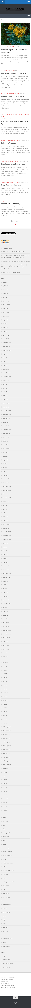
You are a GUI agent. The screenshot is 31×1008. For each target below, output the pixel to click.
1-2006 (5, 670)
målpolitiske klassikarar (9, 863)
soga (13, 47)
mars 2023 (5, 308)
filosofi (4, 829)
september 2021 (7, 350)
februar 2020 (6, 403)
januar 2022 (6, 339)
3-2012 (5, 780)
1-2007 (5, 674)
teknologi (5, 927)
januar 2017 (6, 482)
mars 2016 (5, 520)
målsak (4, 867)
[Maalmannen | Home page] (15, 9)
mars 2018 (5, 445)
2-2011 (8, 70)
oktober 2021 (6, 346)
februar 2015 (6, 566)
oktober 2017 (6, 456)
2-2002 (5, 704)
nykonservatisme (7, 901)
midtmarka (5, 874)
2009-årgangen (7, 745)
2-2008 (5, 711)
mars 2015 (5, 562)
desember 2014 (7, 573)
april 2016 (5, 516)
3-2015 (5, 791)
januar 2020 (6, 407)
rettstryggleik (6, 912)
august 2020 (6, 380)
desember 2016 (7, 486)
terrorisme (5, 931)
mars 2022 (5, 331)
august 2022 (6, 320)
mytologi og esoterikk (22, 114)
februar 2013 (6, 622)
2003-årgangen (10, 182)
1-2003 (3, 182)
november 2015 (7, 535)
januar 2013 (6, 626)
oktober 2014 (6, 577)
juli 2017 (5, 464)
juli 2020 (5, 384)
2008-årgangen (7, 742)
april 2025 (5, 293)
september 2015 (7, 539)
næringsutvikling (7, 904)
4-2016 (5, 802)
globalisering (6, 836)
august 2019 (6, 422)
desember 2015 (7, 532)
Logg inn (5, 956)
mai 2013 (5, 611)
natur (9, 47)
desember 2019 (7, 411)
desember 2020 (7, 373)
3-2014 (5, 787)
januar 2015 (6, 569)
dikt (4, 814)
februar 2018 (6, 448)
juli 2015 (5, 547)
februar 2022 (6, 335)
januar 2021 (6, 369)
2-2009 (5, 715)
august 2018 (6, 437)
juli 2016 (5, 505)
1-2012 (5, 689)
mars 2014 (5, 596)
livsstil (4, 859)
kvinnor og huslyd (7, 855)
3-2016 (5, 795)
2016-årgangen (7, 768)
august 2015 (6, 543)
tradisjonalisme (7, 935)
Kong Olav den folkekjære (11, 185)
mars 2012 (5, 641)
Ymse (4, 942)
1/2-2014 (5, 696)
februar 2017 (6, 479)
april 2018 (5, 441)
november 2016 (7, 490)
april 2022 (5, 327)
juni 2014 (5, 588)
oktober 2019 (6, 418)
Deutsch (5, 810)
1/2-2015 (5, 700)
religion (5, 908)
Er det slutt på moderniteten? (12, 96)
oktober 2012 (6, 638)
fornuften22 (6, 255)
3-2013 (13, 114)
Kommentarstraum (8, 963)
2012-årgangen (7, 753)
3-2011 (3, 161)
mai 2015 (5, 554)
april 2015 (5, 558)
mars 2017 (5, 475)
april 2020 (5, 395)
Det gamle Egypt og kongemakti (13, 73)
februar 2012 (6, 645)
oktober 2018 (6, 433)
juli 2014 (5, 585)
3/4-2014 (5, 798)
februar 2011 (6, 649)
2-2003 (5, 708)
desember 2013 (7, 604)
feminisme (5, 821)
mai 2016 (5, 513)
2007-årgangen (7, 738)
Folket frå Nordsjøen (9, 143)
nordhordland (6, 897)
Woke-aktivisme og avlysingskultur (21, 261)
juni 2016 (5, 509)
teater (4, 923)
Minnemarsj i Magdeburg (10, 204)
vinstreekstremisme (8, 938)
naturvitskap (6, 893)
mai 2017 (5, 471)
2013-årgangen (5, 114)
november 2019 (7, 414)
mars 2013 (5, 619)
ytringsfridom (6, 946)
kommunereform (7, 851)
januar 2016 (6, 528)
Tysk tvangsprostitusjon (18, 251)
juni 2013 (5, 607)
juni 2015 (5, 551)
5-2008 (5, 806)
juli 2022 (5, 324)
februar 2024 (6, 301)
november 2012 (7, 634)
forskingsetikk (6, 833)
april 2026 (5, 286)
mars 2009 (5, 653)
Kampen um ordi (16, 272)
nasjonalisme (11, 93)
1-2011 (3, 70)
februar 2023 (6, 312)
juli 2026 (5, 282)
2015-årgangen (7, 764)
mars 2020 (5, 399)
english (4, 817)
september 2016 (7, 498)
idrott (4, 844)
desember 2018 (7, 429)
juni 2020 (5, 388)
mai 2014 (5, 592)
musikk (4, 878)
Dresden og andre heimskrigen (13, 164)
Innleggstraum (6, 959)
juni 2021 (5, 358)
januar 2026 (6, 289)
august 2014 (6, 581)
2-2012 (5, 723)
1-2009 (5, 681)
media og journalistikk (8, 870)
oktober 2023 (6, 305)
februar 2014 (6, 600)
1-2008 (5, 677)
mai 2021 (5, 361)
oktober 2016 (6, 494)
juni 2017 (5, 467)
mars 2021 (5, 365)
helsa (4, 840)
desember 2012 (7, 630)
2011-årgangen (7, 749)
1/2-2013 (3, 47)
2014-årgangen (7, 761)
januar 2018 (6, 452)
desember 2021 (7, 342)
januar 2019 (6, 426)
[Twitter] (15, 1003)
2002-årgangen (7, 727)
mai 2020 (5, 392)
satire (4, 916)
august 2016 (6, 501)
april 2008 (5, 656)
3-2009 (5, 772)
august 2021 (6, 354)
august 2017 (6, 460)
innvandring (6, 848)
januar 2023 (6, 316)
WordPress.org (6, 967)
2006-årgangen (7, 734)
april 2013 (5, 615)
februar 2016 (6, 524)
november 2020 (7, 376)
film (4, 825)
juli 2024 (5, 297)
